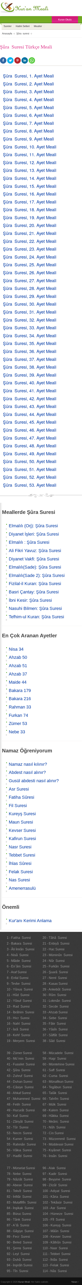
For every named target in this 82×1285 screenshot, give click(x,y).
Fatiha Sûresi (21, 797)
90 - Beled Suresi (19, 1242)
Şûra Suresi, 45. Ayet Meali (29, 422)
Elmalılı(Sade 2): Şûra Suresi (37, 575)
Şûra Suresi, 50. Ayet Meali (29, 461)
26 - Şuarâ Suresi (55, 972)
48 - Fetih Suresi (19, 1104)
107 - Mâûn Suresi (56, 1231)
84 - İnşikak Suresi (20, 1208)
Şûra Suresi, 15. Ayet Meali (29, 186)
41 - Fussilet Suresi (21, 1064)
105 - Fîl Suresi (54, 1219)
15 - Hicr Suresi (18, 1018)
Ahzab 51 (18, 665)
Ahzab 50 (18, 657)
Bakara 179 (20, 690)
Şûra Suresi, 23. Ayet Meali (29, 249)
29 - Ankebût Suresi (57, 989)
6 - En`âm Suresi (19, 966)
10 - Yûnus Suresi (20, 989)
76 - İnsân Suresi (55, 1156)
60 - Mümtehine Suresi (58, 1064)
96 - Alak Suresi (54, 1168)
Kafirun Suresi (22, 838)
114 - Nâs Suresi (55, 1271)
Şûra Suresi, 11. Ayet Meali (29, 154)
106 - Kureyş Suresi (57, 1225)
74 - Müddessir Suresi (58, 1144)
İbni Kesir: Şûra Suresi (30, 600)
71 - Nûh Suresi (54, 1127)
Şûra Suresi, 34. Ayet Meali (29, 335)
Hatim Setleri (23, 26)
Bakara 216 (20, 698)
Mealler (38, 26)
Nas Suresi (19, 879)
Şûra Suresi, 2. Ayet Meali (28, 83)
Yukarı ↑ (75, 1282)
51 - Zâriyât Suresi (20, 1121)
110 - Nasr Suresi (55, 1248)
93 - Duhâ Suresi (19, 1259)
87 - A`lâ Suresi (18, 1225)
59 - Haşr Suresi (54, 1058)
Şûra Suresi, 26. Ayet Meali (29, 272)
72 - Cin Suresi (53, 1133)
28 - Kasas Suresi (55, 983)
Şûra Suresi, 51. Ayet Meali (29, 469)
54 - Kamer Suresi (20, 1139)
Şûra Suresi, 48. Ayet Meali (29, 445)
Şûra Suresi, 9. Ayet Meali (28, 139)
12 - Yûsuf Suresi (19, 1000)
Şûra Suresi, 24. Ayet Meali (29, 257)
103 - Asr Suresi (54, 1208)
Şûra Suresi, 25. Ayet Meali (29, 264)
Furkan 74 (18, 715)
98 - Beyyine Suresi (57, 1179)
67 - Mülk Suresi (54, 1104)
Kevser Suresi (22, 830)
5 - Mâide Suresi (19, 960)
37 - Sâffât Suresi (55, 1035)
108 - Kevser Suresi (57, 1236)
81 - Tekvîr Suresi (19, 1191)
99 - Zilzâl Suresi (55, 1185)
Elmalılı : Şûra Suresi (29, 542)
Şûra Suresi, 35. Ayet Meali (29, 343)
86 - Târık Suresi (19, 1219)
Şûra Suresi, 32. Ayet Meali (29, 320)
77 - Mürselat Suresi (21, 1168)
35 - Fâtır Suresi (54, 1023)
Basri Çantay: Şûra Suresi (34, 591)
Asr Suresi (19, 789)
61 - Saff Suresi (54, 1070)
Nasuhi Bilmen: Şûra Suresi (35, 608)
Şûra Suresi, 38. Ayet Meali (29, 367)
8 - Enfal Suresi (17, 978)
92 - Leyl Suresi (18, 1254)
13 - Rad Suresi (18, 1006)
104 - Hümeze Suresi (58, 1213)
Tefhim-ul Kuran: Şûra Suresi (36, 616)
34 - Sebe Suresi (55, 1018)
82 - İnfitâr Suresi (19, 1196)
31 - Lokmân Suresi (57, 1000)
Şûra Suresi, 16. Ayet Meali (29, 194)
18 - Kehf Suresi (18, 1035)
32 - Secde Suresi (56, 1006)
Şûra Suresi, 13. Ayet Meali (29, 170)
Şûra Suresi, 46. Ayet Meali (29, 430)
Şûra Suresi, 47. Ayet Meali (29, 438)
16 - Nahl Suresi (18, 1023)
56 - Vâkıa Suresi (19, 1150)
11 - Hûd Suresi (18, 995)
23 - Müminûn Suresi (58, 955)
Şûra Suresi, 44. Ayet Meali (29, 414)
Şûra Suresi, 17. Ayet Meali (29, 202)
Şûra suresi (22, 33)
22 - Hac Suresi (53, 949)
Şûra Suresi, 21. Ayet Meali (29, 233)
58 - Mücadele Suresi (58, 1053)
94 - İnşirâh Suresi (19, 1265)
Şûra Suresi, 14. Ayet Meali (29, 178)
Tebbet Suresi (22, 855)
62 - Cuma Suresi (55, 1076)
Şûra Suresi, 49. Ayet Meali (29, 453)
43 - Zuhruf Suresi (20, 1076)
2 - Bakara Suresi (19, 943)
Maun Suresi (21, 822)
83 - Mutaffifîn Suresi (21, 1202)
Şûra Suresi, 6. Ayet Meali (28, 115)
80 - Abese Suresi (20, 1185)
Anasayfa (7, 33)
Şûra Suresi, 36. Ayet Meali (29, 351)
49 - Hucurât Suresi (21, 1110)
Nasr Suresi (20, 846)
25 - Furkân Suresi (56, 966)
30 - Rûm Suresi (54, 995)
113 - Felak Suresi (56, 1265)
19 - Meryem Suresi (21, 1041)
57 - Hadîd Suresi (19, 1156)
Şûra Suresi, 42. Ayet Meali (29, 398)
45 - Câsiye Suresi (20, 1087)
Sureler (8, 26)
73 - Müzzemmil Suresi (59, 1139)
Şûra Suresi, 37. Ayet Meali (29, 359)
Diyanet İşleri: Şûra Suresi (34, 534)
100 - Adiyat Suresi (56, 1191)
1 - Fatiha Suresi (19, 937)
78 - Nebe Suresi (19, 1173)
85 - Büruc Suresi (19, 1213)
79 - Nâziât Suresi (20, 1179)
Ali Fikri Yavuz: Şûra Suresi (35, 550)
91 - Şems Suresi (19, 1248)
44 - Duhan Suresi (19, 1081)
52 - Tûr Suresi (17, 1127)
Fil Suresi (18, 805)
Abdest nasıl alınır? (27, 772)
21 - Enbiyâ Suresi (56, 943)
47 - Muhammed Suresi (23, 1098)
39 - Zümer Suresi (19, 1053)
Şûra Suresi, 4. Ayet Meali (28, 99)
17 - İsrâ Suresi (18, 1029)
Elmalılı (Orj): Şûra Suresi (33, 525)
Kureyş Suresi (22, 813)
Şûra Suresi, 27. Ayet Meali (29, 280)
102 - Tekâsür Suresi (57, 1202)
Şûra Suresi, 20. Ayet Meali (29, 225)
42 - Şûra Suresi (18, 1070)
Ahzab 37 (18, 674)
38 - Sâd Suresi (54, 1041)
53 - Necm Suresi (19, 1133)
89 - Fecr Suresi (18, 1236)
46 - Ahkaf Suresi (19, 1093)
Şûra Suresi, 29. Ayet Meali (29, 296)
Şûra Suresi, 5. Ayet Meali (28, 107)
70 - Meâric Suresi (56, 1121)
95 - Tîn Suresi (17, 1271)
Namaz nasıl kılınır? (28, 764)
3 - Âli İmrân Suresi (20, 949)
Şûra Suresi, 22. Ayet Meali (29, 241)
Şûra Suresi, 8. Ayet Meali (28, 131)
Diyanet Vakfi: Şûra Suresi (34, 558)
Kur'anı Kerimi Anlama (30, 920)
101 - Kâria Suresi (56, 1196)
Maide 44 (17, 682)
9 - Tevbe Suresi (18, 983)
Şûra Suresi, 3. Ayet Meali (28, 91)
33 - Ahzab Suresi (55, 1012)
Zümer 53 (18, 723)
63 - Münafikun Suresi (58, 1081)
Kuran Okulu (65, 19)
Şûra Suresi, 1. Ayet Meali (28, 76)
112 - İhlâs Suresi (55, 1259)
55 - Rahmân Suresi (21, 1144)
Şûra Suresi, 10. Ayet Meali (29, 146)
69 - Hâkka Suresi (56, 1115)
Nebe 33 (17, 731)
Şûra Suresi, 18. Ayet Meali (29, 209)
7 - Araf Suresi (17, 972)
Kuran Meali (24, 1282)
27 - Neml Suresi (55, 978)
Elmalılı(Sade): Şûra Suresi (35, 567)
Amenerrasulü (22, 888)
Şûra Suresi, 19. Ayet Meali (29, 217)
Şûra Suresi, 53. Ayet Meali (29, 485)
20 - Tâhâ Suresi (55, 937)
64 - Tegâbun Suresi (57, 1087)
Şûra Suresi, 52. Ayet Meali (29, 477)
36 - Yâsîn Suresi (55, 1029)
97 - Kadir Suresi (55, 1173)
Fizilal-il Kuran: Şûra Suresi (35, 583)
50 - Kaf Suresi (17, 1115)
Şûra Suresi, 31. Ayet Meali (29, 312)
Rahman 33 (20, 707)
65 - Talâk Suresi (55, 1093)
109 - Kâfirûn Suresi (57, 1242)
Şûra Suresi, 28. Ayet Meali (29, 288)
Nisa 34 (16, 649)
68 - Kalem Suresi (56, 1110)
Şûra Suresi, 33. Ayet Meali (29, 327)
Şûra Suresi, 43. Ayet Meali (29, 406)
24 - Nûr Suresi (54, 960)
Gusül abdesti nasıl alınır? (34, 780)
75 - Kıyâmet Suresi (57, 1150)
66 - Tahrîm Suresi (56, 1098)
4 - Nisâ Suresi (17, 955)
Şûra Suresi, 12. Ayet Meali (29, 162)
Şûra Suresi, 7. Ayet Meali (28, 123)
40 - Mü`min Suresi (20, 1058)
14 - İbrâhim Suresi (20, 1012)
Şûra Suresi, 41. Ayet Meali (29, 390)
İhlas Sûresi (20, 863)
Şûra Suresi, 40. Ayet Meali (29, 382)
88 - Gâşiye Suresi (20, 1231)
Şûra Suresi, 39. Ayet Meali (29, 375)
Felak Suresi (21, 871)
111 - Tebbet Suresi (56, 1254)
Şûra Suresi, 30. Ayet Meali (29, 304)
